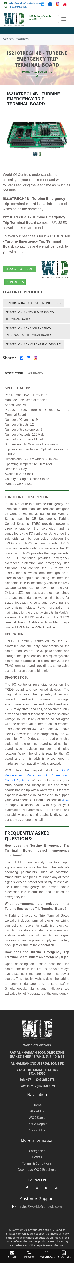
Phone (29, 1257)
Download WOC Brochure (37, 1169)
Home (26, 71)
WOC (65, 800)
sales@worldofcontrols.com (25, 3)
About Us (37, 1111)
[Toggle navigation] (63, 19)
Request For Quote (19, 269)
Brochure (64, 1257)
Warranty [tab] (35, 373)
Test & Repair (37, 1124)
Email (12, 1257)
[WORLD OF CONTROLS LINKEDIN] (50, 4)
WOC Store (37, 1117)
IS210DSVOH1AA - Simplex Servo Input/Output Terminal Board (28, 331)
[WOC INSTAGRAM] (46, 1189)
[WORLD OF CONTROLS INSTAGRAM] (57, 4)
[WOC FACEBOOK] (27, 1189)
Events (37, 1157)
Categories (37, 1151)
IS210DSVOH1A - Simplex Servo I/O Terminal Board (30, 315)
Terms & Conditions (37, 1163)
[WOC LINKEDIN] (37, 1189)
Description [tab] (14, 373)
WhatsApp (48, 1257)
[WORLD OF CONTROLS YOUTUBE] (64, 4)
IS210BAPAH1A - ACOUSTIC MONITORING (33, 303)
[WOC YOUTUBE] (56, 1189)
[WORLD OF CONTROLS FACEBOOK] (43, 4)
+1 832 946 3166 (17, 7)
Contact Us (15, 282)
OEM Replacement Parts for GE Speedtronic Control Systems (37, 775)
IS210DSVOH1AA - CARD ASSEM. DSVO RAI (33, 344)
